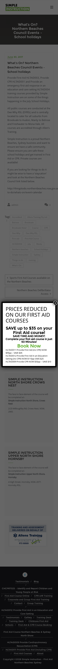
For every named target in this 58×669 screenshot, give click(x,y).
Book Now (29, 346)
